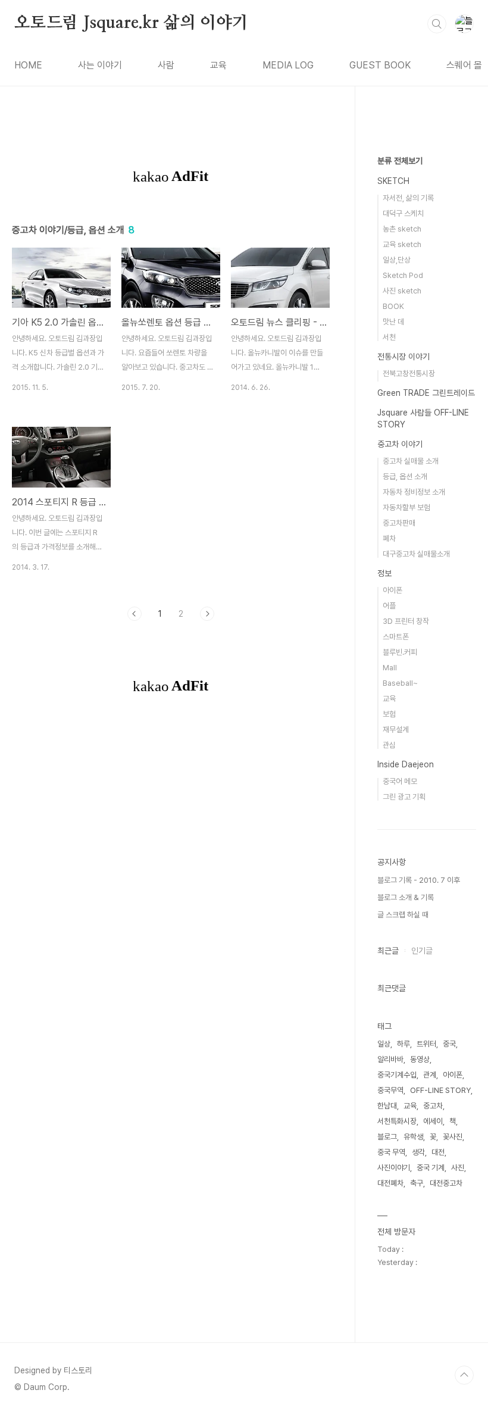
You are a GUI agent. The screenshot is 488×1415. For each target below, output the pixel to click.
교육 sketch (402, 244)
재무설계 (396, 729)
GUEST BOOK (380, 65)
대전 (438, 1152)
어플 (389, 605)
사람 (166, 65)
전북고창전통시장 (409, 373)
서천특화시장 (397, 1121)
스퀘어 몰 (464, 65)
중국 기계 (431, 1167)
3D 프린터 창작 (406, 621)
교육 (218, 65)
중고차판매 (399, 522)
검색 (437, 24)
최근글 (388, 950)
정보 (384, 573)
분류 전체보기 (400, 160)
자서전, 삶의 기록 (408, 197)
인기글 (422, 950)
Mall (390, 667)
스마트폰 (396, 636)
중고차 (433, 1105)
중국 (449, 1043)
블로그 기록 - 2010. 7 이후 (418, 880)
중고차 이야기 (400, 444)
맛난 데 (393, 321)
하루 (403, 1043)
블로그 (387, 1136)
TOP (464, 1375)
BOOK (393, 306)
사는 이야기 (100, 65)
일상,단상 (397, 259)
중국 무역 (391, 1152)
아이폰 (392, 590)
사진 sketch (402, 290)
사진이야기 (393, 1167)
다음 (207, 614)
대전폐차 (390, 1183)
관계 (429, 1074)
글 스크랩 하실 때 (402, 914)
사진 (457, 1167)
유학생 (413, 1136)
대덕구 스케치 (403, 213)
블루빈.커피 (400, 652)
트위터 (426, 1043)
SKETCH (393, 181)
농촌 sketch (402, 228)
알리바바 (390, 1059)
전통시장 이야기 (403, 356)
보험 (389, 714)
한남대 (387, 1105)
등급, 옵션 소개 (405, 476)
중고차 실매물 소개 (411, 461)
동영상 (420, 1059)
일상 (383, 1043)
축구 (416, 1183)
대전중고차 (446, 1183)
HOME (28, 65)
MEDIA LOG (288, 65)
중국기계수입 (397, 1074)
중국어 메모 (400, 781)
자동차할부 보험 (406, 507)
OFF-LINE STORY (440, 1090)
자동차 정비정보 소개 (414, 492)
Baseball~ (400, 683)
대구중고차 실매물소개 (416, 553)
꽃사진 (452, 1136)
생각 (418, 1152)
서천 (389, 337)
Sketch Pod (403, 275)
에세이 (433, 1121)
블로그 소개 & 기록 (405, 897)
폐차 (389, 538)
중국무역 (390, 1090)
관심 (389, 745)
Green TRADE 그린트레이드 (426, 393)
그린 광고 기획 (404, 796)
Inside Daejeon (405, 764)
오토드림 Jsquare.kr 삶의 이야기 (131, 23)
